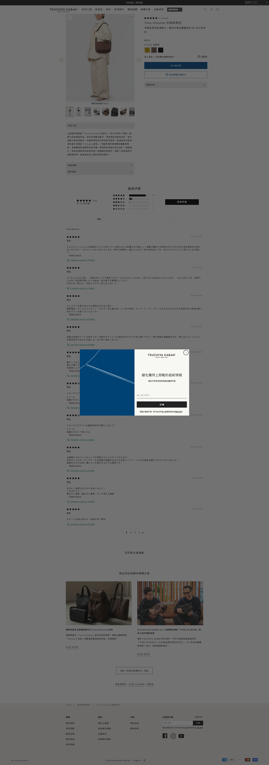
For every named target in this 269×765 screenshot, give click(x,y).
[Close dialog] (186, 352)
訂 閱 (162, 404)
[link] (162, 356)
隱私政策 (178, 411)
